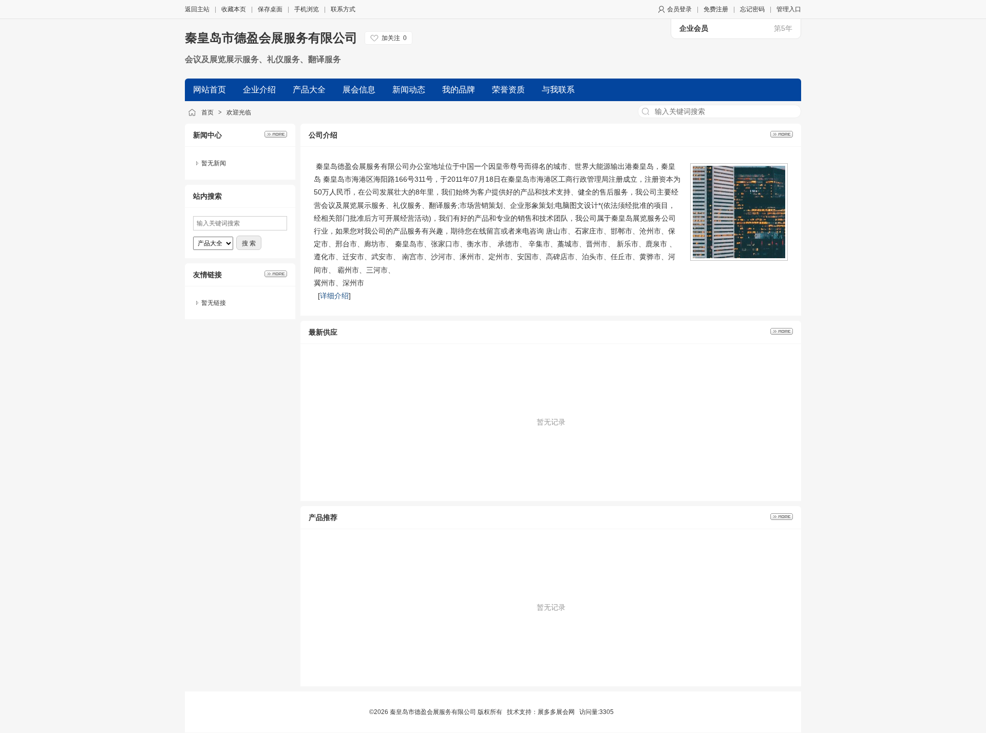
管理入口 (788, 9)
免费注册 (716, 9)
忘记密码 (752, 9)
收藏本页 (233, 9)
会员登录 (679, 9)
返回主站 (197, 9)
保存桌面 (270, 9)
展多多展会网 (556, 712)
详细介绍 (334, 296)
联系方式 (343, 9)
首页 (207, 112)
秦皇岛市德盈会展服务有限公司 (271, 38)
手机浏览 (306, 9)
